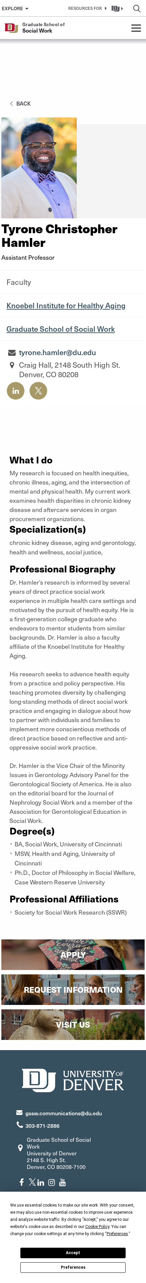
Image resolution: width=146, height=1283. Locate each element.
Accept (73, 1252)
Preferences (73, 1267)
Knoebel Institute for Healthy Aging (66, 305)
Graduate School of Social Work (60, 329)
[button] (86, 8)
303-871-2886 (42, 1125)
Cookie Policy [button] (97, 1226)
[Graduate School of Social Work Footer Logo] (73, 1079)
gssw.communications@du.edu (63, 1113)
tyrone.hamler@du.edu (57, 352)
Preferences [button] (117, 1233)
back (23, 103)
